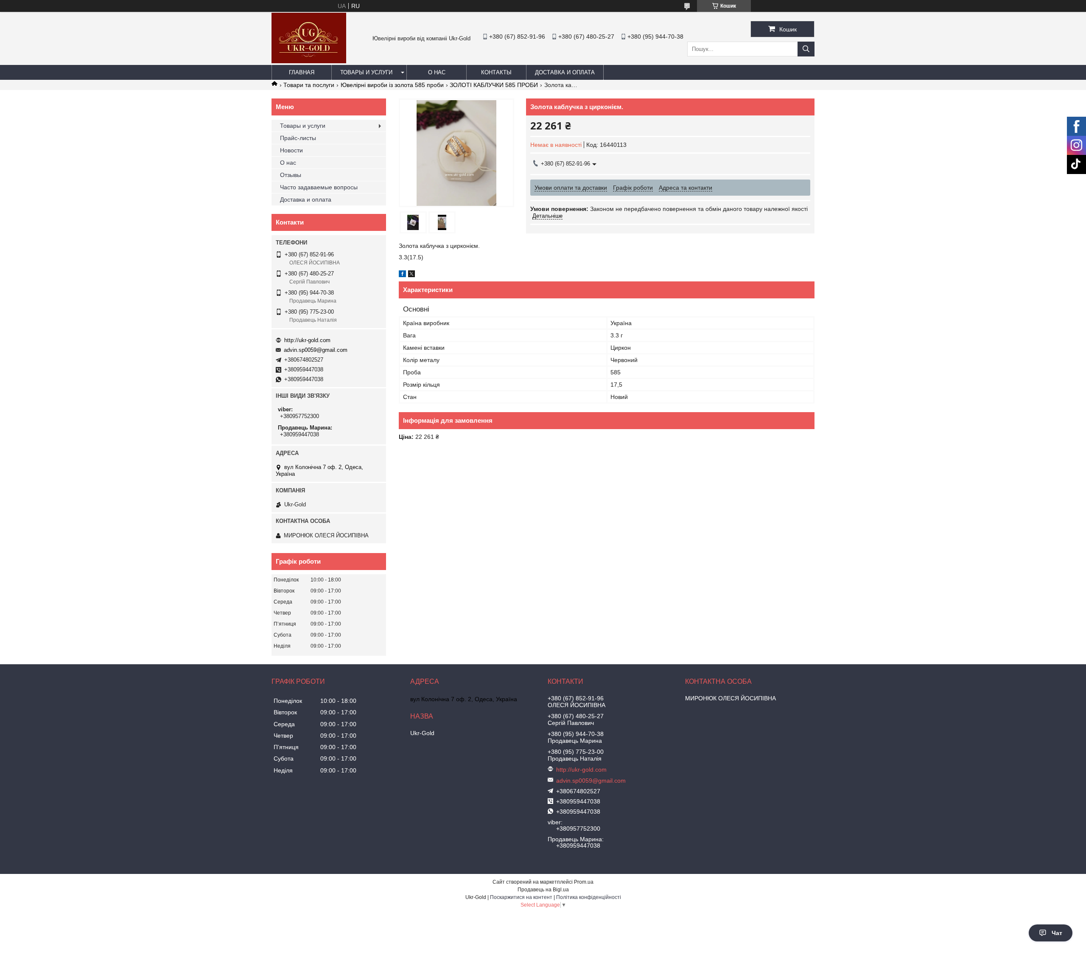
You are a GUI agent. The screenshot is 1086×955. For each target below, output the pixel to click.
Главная (301, 72)
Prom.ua (583, 882)
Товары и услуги (366, 72)
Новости (291, 150)
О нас (436, 72)
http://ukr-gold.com (307, 340)
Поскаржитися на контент (521, 897)
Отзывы (290, 174)
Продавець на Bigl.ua (543, 890)
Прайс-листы (298, 138)
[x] (411, 275)
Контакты (496, 72)
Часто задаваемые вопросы (319, 187)
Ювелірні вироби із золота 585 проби (392, 84)
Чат (1057, 933)
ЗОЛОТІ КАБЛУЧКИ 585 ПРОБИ (494, 84)
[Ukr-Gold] (309, 61)
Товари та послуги (308, 84)
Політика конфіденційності (588, 897)
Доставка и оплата (565, 72)
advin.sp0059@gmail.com (315, 350)
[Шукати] (806, 49)
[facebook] (402, 275)
